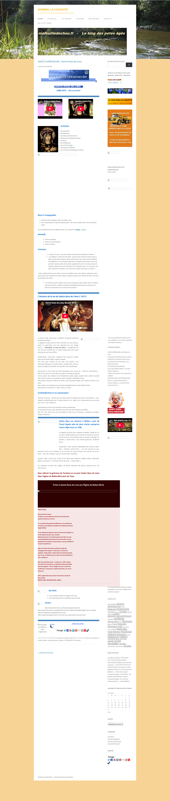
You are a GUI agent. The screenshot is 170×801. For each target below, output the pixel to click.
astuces (123, 606)
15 (126, 702)
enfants (119, 618)
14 (122, 702)
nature (112, 634)
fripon (110, 624)
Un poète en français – (114, 658)
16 (129, 702)
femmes (95, 638)
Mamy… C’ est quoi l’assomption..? (118, 380)
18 (112, 705)
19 (115, 705)
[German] (120, 80)
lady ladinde (126, 627)
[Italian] (116, 80)
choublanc (59, 638)
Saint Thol (72, 638)
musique (126, 631)
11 (112, 702)
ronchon (123, 639)
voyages (127, 645)
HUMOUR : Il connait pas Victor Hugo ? (119, 359)
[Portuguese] (118, 80)
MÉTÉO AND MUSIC (93, 19)
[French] (112, 80)
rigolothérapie (113, 639)
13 (119, 702)
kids (120, 626)
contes (123, 611)
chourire (111, 612)
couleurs (110, 614)
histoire (122, 623)
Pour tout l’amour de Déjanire (116, 366)
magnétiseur (114, 631)
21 (122, 705)
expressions (113, 621)
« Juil (109, 712)
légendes (122, 629)
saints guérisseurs (53, 640)
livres (114, 629)
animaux (112, 606)
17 (108, 705)
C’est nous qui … (52, 19)
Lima (70, 145)
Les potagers (80, 19)
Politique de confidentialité (45, 777)
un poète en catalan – (114, 674)
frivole (114, 624)
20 (119, 705)
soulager (61, 640)
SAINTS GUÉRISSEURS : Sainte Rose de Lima (59, 61)
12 (115, 702)
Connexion (111, 736)
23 (129, 705)
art (91, 638)
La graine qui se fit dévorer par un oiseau (119, 357)
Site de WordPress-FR (114, 744)
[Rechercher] (129, 65)
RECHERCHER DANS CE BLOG (116, 61)
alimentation (112, 604)
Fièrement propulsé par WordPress (63, 777)
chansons (122, 609)
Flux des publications (114, 739)
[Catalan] (108, 80)
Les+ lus (110, 629)
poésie (111, 636)
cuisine (116, 613)
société (117, 640)
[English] (114, 80)
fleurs (78, 230)
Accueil (40, 19)
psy (117, 636)
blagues (112, 609)
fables (120, 621)
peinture (121, 634)
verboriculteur (111, 646)
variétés (122, 643)
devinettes (111, 619)
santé (110, 641)
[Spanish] (110, 80)
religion (45, 640)
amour (88, 638)
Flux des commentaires (114, 741)
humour (113, 626)
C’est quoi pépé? (67, 19)
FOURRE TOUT (108, 19)
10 (108, 702)
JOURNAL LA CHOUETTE (53, 9)
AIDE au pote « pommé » (45, 23)
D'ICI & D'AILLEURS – (114, 679)
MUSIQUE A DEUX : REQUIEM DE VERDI (119, 378)
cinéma (117, 612)
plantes (128, 634)
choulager (66, 638)
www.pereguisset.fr (113, 169)
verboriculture (119, 646)
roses (83, 230)
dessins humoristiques (119, 615)
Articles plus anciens (45, 652)
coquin (129, 612)
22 (126, 705)
